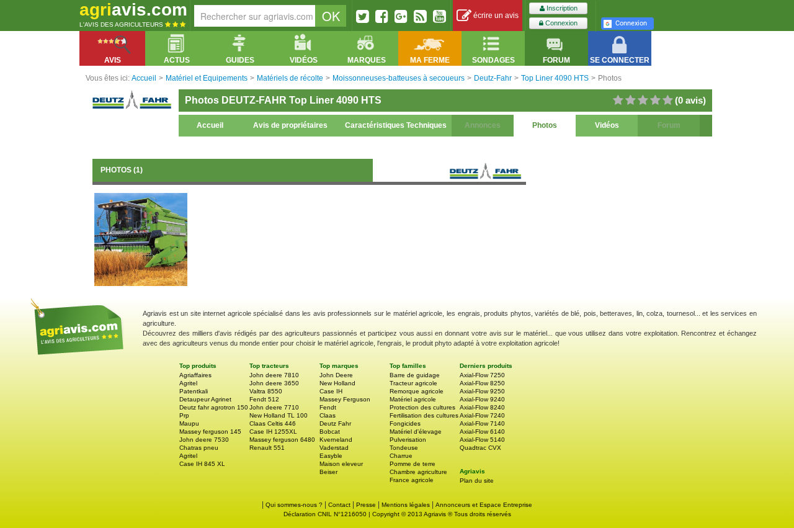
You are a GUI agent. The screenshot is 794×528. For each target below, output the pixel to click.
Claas (327, 415)
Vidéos (607, 125)
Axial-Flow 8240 (482, 407)
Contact (339, 504)
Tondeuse (404, 447)
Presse (366, 504)
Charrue (401, 455)
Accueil (210, 125)
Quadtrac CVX (480, 447)
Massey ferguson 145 (210, 431)
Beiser (328, 471)
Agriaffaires (195, 375)
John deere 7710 (274, 407)
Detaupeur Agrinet (205, 399)
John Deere (336, 375)
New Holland (337, 383)
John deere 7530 (204, 439)
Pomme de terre (412, 463)
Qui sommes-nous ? (294, 504)
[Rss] (420, 16)
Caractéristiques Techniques (396, 125)
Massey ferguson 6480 (282, 439)
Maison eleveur (341, 463)
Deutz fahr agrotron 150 (213, 407)
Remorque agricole (417, 391)
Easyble (330, 455)
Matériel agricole (413, 399)
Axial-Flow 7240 (482, 415)
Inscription (561, 8)
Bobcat (329, 431)
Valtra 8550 (265, 391)
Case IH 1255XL (273, 431)
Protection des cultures (422, 407)
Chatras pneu (198, 447)
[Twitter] (362, 16)
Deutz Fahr (335, 423)
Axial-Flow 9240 (482, 399)
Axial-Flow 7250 (482, 375)
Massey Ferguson (344, 399)
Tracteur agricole (413, 383)
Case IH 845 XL (202, 463)
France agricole (412, 480)
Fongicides (405, 423)
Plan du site (477, 480)
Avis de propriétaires (290, 125)
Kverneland (335, 439)
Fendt (327, 407)
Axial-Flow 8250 (482, 383)
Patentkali (193, 391)
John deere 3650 (274, 383)
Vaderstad (334, 447)
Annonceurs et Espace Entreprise (483, 504)
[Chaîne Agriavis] (439, 16)
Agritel (188, 383)
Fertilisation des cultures (424, 415)
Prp (184, 415)
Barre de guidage (415, 375)
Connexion (560, 23)
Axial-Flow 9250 (482, 391)
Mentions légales (405, 504)
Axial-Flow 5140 (482, 439)
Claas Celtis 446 (272, 423)
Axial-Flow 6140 (482, 431)
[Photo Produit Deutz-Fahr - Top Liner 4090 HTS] (140, 239)
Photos (544, 125)
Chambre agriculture (418, 471)
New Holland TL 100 (278, 415)
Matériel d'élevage (416, 431)
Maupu (189, 423)
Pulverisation (408, 439)
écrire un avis (495, 15)
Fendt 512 (264, 399)
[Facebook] (381, 16)
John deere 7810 (274, 375)
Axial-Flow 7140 (482, 423)
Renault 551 (267, 447)
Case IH (330, 391)
